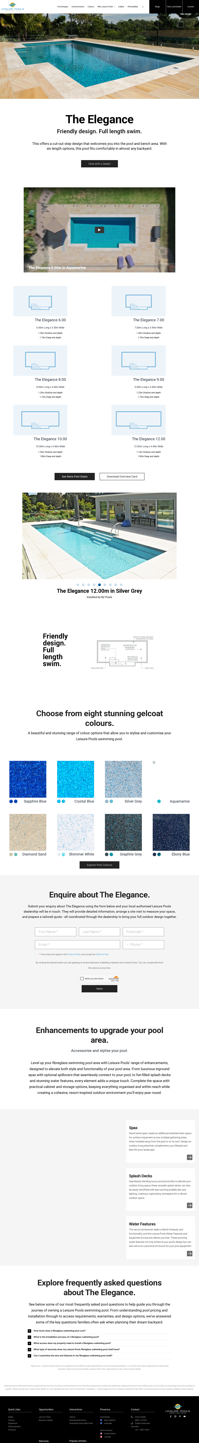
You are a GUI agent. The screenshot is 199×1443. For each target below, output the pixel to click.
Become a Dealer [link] (46, 1420)
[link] (170, 1416)
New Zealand (109, 1420)
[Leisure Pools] (177, 1404)
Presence (12, 1430)
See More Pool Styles (74, 476)
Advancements (14, 1426)
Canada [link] (107, 1437)
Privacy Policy (74, 954)
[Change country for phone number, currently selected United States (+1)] (126, 944)
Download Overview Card (122, 476)
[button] (99, 163)
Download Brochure (77, 1420)
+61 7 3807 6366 (142, 1430)
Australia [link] (108, 1423)
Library (72, 1417)
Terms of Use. (102, 954)
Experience (12, 1423)
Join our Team (45, 1417)
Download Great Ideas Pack (81, 1423)
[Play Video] (99, 230)
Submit (99, 989)
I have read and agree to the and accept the (74, 954)
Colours (11, 1420)
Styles (10, 1417)
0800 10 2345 (141, 1420)
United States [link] (109, 1433)
